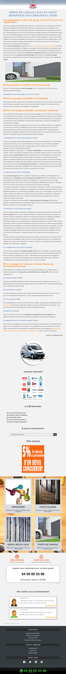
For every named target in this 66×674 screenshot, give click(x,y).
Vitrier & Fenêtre (33, 637)
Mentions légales (33, 653)
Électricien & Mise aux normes (33, 640)
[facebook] (24, 662)
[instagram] (36, 662)
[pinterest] (41, 662)
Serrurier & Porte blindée (33, 633)
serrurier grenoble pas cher (17, 413)
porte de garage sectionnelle (17, 422)
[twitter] (30, 662)
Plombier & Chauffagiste (33, 635)
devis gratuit (7, 305)
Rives (59, 328)
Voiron (55, 328)
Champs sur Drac (33, 331)
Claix (10, 331)
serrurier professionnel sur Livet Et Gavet (41, 46)
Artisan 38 (5, 623)
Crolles (5, 331)
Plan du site (33, 650)
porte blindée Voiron (14, 417)
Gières (25, 331)
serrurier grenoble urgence (17, 419)
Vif (22, 331)
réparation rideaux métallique (17, 415)
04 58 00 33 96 (33, 574)
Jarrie (18, 331)
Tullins (14, 331)
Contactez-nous (33, 648)
